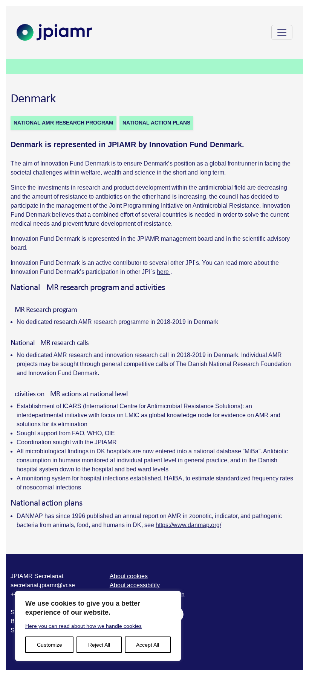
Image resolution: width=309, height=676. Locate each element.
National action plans (156, 123)
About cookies (129, 576)
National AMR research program (63, 123)
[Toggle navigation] (281, 32)
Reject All (99, 645)
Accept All (147, 645)
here (163, 272)
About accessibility (135, 585)
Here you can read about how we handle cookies (83, 626)
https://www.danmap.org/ (188, 525)
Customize (49, 645)
